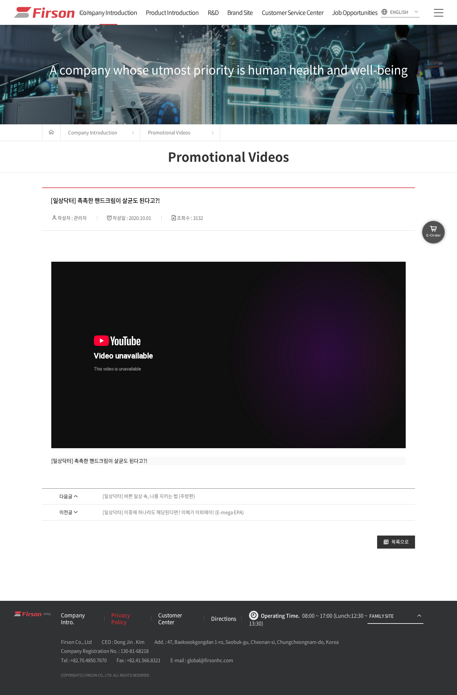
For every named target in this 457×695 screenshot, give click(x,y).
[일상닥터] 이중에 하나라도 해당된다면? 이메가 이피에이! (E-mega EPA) (173, 512)
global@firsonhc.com (210, 660)
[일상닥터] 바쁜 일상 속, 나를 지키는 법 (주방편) (149, 496)
